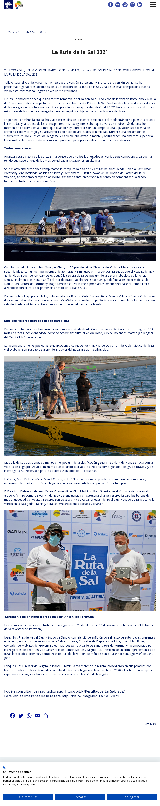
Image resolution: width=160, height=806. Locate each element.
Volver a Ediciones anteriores (27, 31)
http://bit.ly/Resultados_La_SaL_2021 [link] (95, 691)
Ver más (150, 724)
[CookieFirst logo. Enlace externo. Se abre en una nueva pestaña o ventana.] (4, 767)
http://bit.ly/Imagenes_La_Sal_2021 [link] (90, 696)
